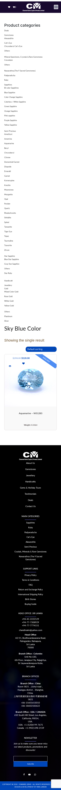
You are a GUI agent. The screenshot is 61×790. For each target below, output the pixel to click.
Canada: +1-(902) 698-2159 (30, 728)
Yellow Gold (9, 306)
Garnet (7, 176)
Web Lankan (42, 787)
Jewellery (8, 285)
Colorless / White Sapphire (15, 102)
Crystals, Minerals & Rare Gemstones (30, 552)
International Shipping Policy (30, 595)
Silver (6, 321)
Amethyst (8, 134)
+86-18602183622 (30, 706)
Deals (6, 31)
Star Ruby (8, 273)
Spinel (6, 222)
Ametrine (8, 139)
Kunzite (7, 185)
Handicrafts (30, 482)
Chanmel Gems (25, 784)
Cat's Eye (8, 43)
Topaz (6, 236)
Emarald (7, 171)
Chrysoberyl (9, 153)
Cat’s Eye (30, 537)
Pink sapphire (9, 116)
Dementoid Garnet (11, 162)
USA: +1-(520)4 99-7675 (30, 725)
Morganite (8, 195)
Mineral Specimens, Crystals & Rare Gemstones (23, 57)
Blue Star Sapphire (11, 259)
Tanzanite (8, 227)
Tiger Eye (8, 232)
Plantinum (8, 316)
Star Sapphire (9, 256)
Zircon (6, 250)
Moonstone (8, 190)
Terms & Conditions (30, 580)
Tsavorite (8, 245)
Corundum (8, 60)
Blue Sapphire (9, 93)
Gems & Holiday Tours (30, 488)
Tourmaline (8, 241)
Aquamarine (9, 144)
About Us (30, 463)
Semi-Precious (10, 131)
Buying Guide (30, 604)
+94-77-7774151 (30, 626)
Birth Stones (30, 599)
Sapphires (8, 85)
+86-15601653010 (30, 703)
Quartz (7, 208)
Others (7, 51)
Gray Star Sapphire (11, 264)
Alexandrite (8, 38)
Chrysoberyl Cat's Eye (13, 46)
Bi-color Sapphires (11, 88)
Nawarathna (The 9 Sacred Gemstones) (19, 71)
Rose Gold (8, 296)
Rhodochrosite (10, 213)
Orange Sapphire (11, 111)
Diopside (7, 167)
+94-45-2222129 (30, 619)
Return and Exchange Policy (30, 590)
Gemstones (9, 35)
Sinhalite (7, 218)
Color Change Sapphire (13, 97)
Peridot (7, 204)
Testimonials (30, 494)
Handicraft (8, 281)
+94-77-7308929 (30, 622)
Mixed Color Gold (11, 292)
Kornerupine (9, 181)
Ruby (6, 80)
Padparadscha (9, 76)
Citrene (7, 158)
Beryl (6, 148)
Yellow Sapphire (10, 125)
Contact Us (30, 506)
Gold (6, 289)
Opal (6, 199)
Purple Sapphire (10, 120)
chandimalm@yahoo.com (30, 630)
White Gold (8, 301)
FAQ (30, 585)
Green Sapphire (10, 106)
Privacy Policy (30, 575)
